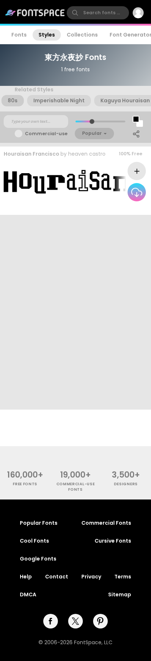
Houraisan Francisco (31, 153)
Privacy (91, 576)
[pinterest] (100, 621)
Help (26, 576)
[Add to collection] (137, 171)
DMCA (28, 594)
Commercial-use (46, 133)
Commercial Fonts (106, 523)
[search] (98, 12)
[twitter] (75, 621)
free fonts (25, 484)
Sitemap (119, 594)
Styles (46, 34)
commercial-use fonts (75, 486)
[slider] (91, 121)
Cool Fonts (34, 540)
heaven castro (87, 153)
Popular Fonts (39, 523)
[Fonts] (35, 12)
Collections (82, 34)
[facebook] (50, 621)
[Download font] (137, 192)
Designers (126, 484)
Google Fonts (38, 558)
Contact (56, 576)
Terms (122, 576)
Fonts (19, 34)
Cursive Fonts (113, 540)
